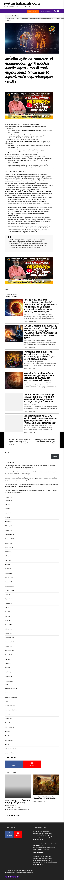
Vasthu (7, 744)
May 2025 (7, 564)
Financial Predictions (11, 697)
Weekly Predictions (10, 748)
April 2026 (8, 517)
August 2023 (8, 655)
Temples (7, 736)
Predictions (8, 718)
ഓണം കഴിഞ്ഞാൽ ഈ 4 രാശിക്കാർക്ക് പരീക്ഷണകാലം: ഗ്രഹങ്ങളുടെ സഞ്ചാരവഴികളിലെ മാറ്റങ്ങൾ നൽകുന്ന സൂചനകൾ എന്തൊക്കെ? (31, 485)
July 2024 (7, 607)
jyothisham (14, 294)
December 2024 (9, 586)
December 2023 (9, 637)
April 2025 (8, 569)
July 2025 (7, 556)
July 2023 (7, 659)
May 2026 (7, 513)
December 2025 (9, 534)
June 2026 (8, 509)
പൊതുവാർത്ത (9, 753)
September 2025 (9, 547)
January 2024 (8, 633)
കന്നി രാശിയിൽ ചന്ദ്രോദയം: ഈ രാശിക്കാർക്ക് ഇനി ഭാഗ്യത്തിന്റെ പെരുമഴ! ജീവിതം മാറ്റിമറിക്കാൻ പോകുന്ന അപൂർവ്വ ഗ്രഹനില (39, 398)
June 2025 (8, 560)
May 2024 (7, 616)
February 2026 (9, 526)
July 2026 (7, 504)
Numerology (8, 714)
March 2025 (8, 573)
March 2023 (8, 676)
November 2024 (9, 590)
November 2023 (9, 642)
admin (6, 86)
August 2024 (8, 603)
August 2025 (8, 551)
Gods (6, 701)
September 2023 (9, 650)
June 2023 (8, 663)
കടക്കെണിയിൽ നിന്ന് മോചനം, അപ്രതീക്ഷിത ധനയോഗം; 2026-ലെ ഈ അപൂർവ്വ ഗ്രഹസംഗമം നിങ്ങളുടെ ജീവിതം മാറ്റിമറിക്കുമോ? (40, 419)
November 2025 (9, 539)
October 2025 (8, 543)
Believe (7, 684)
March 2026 (8, 521)
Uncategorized (9, 740)
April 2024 (8, 620)
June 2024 (8, 612)
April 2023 (8, 672)
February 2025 (9, 577)
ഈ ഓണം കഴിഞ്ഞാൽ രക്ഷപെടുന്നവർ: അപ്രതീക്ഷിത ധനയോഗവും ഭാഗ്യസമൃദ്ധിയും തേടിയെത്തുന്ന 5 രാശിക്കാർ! (31, 491)
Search (7, 453)
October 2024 (8, 594)
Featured (7, 693)
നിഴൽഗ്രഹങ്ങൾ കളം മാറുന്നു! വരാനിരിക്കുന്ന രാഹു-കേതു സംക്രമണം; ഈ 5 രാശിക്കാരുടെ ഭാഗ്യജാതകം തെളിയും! (39, 355)
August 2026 (8, 500)
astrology (10, 294)
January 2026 (8, 530)
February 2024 (9, 629)
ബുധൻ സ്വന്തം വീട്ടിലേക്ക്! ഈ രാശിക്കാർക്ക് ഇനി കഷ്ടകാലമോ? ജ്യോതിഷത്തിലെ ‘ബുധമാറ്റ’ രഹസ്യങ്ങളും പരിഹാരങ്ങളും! (39, 377)
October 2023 (8, 646)
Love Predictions (10, 706)
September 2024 (9, 599)
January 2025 (8, 582)
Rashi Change (9, 723)
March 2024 (8, 625)
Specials (7, 731)
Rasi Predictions (9, 727)
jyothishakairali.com (22, 3)
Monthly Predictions (11, 710)
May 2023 (7, 668)
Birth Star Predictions (11, 688)
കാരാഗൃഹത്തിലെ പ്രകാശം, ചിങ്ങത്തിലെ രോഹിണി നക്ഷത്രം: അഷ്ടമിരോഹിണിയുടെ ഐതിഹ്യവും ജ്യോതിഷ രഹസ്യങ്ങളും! (30, 473)
